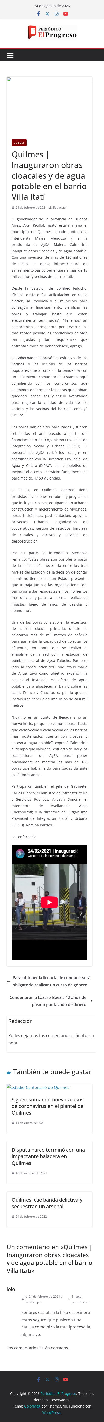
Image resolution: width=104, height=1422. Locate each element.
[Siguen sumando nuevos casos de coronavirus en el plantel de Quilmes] (38, 1087)
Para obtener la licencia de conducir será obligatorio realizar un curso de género (51, 981)
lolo (11, 1289)
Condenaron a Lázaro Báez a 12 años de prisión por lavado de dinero (48, 1001)
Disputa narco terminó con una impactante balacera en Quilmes (48, 1156)
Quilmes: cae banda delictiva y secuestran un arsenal (47, 1203)
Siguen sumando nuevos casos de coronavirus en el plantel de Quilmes (48, 1106)
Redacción (60, 207)
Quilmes (19, 142)
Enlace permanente (80, 1299)
